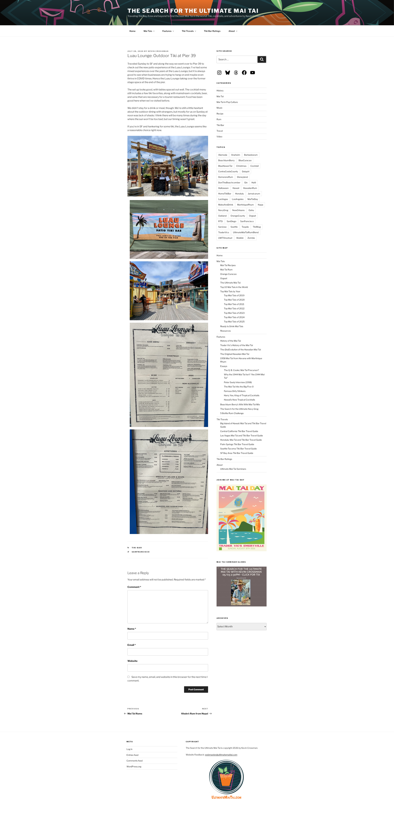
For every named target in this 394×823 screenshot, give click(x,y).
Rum (219, 119)
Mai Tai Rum (226, 269)
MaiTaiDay (252, 199)
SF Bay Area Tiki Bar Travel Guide (236, 453)
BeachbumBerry (226, 160)
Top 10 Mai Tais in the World (234, 287)
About (232, 31)
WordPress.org (134, 766)
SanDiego (231, 221)
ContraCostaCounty (228, 171)
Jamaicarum (254, 193)
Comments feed (135, 760)
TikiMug (257, 226)
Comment (134, 587)
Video (219, 136)
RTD (220, 221)
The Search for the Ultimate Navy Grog (239, 409)
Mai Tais (148, 31)
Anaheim (235, 154)
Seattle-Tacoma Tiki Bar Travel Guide (238, 448)
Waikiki (239, 238)
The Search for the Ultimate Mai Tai (193, 10)
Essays (223, 366)
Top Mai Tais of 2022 (234, 308)
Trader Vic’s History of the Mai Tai (236, 345)
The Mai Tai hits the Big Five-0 (239, 386)
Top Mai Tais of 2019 (234, 295)
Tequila (245, 226)
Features (166, 31)
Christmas (241, 166)
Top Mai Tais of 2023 (234, 313)
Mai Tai (220, 96)
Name (131, 628)
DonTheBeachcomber (229, 182)
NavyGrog (223, 210)
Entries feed (132, 755)
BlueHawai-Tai (225, 166)
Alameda (222, 154)
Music (220, 107)
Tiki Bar (137, 548)
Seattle (234, 226)
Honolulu (239, 193)
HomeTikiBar (224, 193)
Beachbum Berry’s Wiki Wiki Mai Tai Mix (240, 404)
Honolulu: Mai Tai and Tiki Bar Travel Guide (241, 439)
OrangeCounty (238, 215)
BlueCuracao (245, 160)
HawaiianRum (250, 188)
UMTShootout (225, 238)
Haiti (253, 182)
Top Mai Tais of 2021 (234, 304)
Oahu (251, 210)
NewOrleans (238, 210)
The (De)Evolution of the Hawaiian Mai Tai (240, 349)
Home (132, 31)
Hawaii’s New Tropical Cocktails (239, 399)
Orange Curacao (228, 274)
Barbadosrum (251, 154)
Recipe (220, 113)
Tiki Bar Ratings (212, 31)
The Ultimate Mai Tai (230, 282)
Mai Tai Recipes (228, 265)
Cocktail (254, 166)
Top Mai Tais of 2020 (234, 299)
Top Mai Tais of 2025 (234, 321)
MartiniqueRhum (245, 204)
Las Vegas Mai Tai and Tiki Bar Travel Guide (241, 435)
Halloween (223, 188)
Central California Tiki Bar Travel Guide (239, 431)
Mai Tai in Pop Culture (227, 102)
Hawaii (236, 188)
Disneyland (242, 177)
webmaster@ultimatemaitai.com (221, 754)
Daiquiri (245, 171)
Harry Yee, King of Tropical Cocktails (241, 395)
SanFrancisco (141, 552)
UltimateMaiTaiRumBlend (246, 232)
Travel (220, 131)
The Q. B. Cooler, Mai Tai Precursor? (241, 370)
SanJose (222, 226)
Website (132, 661)
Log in (129, 749)
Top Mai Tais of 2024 (234, 317)
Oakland (222, 215)
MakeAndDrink (225, 204)
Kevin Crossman (158, 51)
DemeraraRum (225, 177)
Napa (260, 204)
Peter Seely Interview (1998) (238, 382)
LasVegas (223, 199)
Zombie (251, 238)
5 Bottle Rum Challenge (232, 413)
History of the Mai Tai (230, 340)
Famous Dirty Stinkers (234, 391)
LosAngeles (237, 199)
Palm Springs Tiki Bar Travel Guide (237, 444)
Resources (225, 330)
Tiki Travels (188, 31)
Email (131, 645)
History (220, 90)
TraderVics (223, 232)
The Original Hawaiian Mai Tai (234, 354)
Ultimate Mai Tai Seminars (233, 469)
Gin (245, 182)
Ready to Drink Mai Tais (231, 326)
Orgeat (252, 215)
